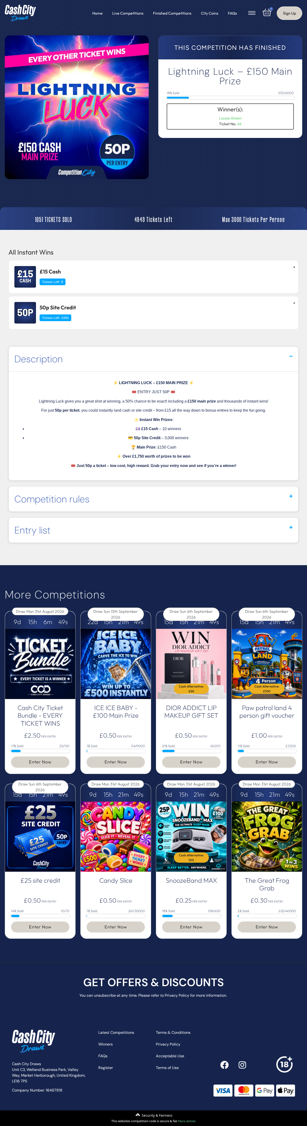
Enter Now (40, 762)
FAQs (232, 13)
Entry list (32, 530)
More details (187, 1121)
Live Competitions (127, 13)
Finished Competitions (172, 13)
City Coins (209, 13)
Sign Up (289, 13)
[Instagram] (242, 1064)
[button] (153, 359)
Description (38, 359)
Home (97, 13)
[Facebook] (224, 1064)
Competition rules (51, 499)
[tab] (153, 277)
